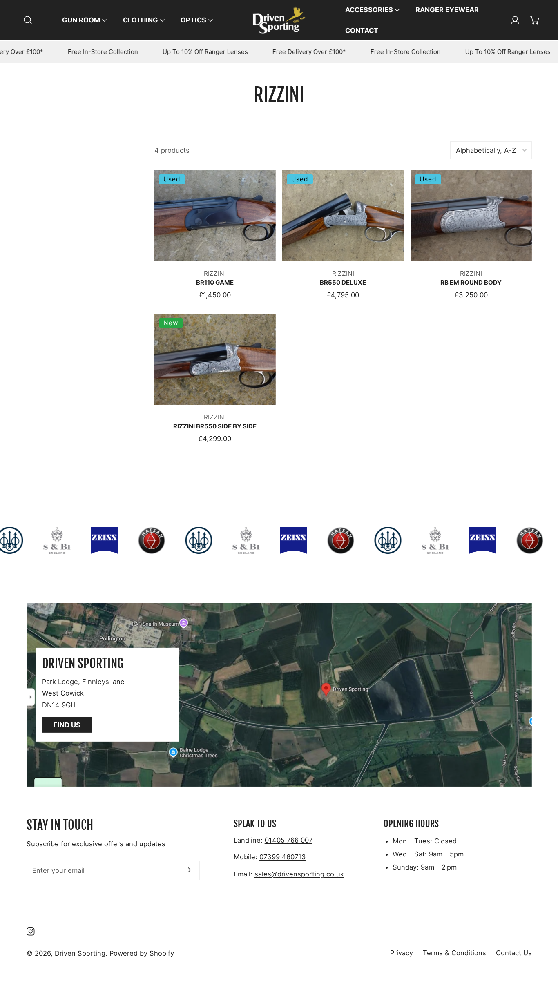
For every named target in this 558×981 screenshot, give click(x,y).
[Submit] (188, 870)
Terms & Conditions (454, 953)
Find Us (67, 725)
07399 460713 (282, 857)
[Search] (28, 20)
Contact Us (514, 953)
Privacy (401, 953)
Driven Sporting (80, 953)
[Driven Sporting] (279, 20)
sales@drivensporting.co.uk (299, 874)
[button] (535, 20)
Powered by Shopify (141, 953)
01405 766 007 (288, 840)
